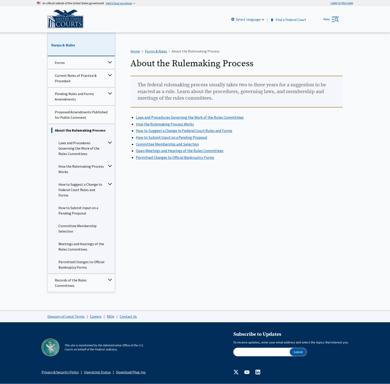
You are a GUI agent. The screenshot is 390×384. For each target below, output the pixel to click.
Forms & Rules (63, 45)
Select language (248, 19)
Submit (298, 352)
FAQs (110, 316)
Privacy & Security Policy (60, 372)
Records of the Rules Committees (71, 283)
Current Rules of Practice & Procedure (76, 78)
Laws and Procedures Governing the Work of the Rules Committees (79, 148)
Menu (326, 19)
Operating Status (97, 372)
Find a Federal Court (290, 19)
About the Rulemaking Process (80, 130)
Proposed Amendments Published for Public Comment (81, 115)
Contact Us (128, 316)
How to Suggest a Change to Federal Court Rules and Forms (80, 189)
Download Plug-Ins (131, 372)
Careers (96, 316)
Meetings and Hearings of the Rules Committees (81, 246)
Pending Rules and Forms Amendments (74, 96)
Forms (60, 62)
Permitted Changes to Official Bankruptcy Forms (81, 265)
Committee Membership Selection (77, 228)
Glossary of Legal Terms (66, 316)
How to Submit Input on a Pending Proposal (78, 210)
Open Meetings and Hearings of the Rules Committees (179, 150)
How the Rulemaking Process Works (81, 169)
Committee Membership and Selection (167, 144)
